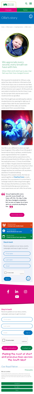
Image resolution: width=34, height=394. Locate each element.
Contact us (26, 348)
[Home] (8, 4)
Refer (25, 10)
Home (3, 27)
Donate (8, 10)
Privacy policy (29, 370)
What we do (9, 27)
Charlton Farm (19, 177)
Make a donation (9, 348)
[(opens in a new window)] (8, 292)
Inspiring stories (18, 27)
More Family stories (17, 215)
